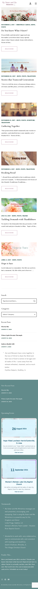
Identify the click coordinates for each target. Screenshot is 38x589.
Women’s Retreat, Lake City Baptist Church (19, 483)
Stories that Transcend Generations (17, 79)
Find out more (19, 452)
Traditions (31, 76)
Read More (9, 49)
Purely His (5, 326)
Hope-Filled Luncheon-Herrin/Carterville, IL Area (19, 441)
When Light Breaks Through (11, 335)
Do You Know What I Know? (14, 30)
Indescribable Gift (8, 344)
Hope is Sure (7, 263)
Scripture (31, 120)
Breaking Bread (8, 172)
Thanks (25, 216)
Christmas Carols (23, 24)
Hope (33, 24)
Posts (3, 27)
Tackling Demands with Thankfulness (18, 219)
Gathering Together (10, 126)
